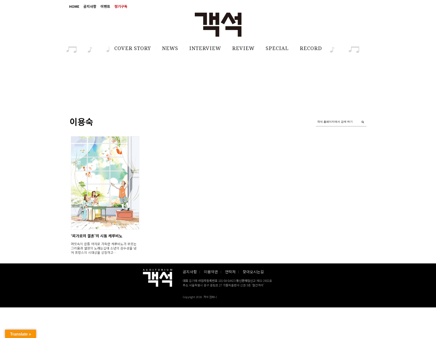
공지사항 (89, 6)
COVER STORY (132, 48)
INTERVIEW (205, 48)
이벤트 (105, 6)
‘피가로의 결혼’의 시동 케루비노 (96, 236)
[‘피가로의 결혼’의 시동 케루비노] (105, 183)
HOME (74, 6)
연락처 (230, 271)
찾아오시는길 (253, 271)
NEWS (170, 48)
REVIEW (243, 48)
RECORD (311, 48)
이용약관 (211, 271)
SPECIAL (277, 48)
